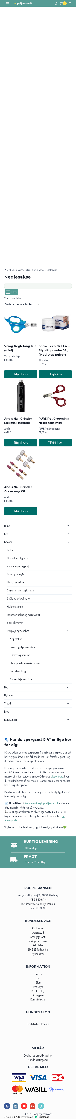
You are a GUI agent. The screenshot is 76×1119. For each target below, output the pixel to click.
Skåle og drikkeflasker (18, 598)
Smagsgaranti (38, 937)
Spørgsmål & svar (38, 941)
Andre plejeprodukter (21, 679)
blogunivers (57, 776)
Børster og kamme (20, 655)
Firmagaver (38, 995)
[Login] (70, 3)
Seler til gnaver (15, 622)
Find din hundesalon (38, 1024)
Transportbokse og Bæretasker (23, 614)
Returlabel (38, 945)
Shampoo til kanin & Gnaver (25, 663)
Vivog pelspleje (12, 356)
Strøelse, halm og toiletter (21, 590)
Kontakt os (38, 928)
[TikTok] (41, 1106)
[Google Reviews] (32, 1106)
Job (38, 978)
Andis (7, 428)
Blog (6, 711)
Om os (38, 974)
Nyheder (8, 695)
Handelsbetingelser (38, 1059)
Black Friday (38, 991)
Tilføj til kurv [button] (21, 374)
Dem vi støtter (38, 999)
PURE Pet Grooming (49, 428)
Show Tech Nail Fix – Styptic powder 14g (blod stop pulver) (54, 350)
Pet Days (38, 986)
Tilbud (7, 703)
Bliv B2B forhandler (38, 949)
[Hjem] (5, 269)
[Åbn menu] (7, 3)
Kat (6, 534)
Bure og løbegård (16, 574)
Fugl (6, 687)
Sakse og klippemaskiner (23, 647)
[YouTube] (24, 1106)
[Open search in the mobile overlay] (55, 3)
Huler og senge (15, 606)
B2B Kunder (10, 719)
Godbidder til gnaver (18, 558)
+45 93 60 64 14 (38, 899)
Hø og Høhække (15, 582)
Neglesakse (16, 639)
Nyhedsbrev (38, 953)
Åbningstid (38, 932)
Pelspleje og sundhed (18, 631)
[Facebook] (7, 1106)
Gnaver (8, 542)
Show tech (44, 360)
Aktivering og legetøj (18, 566)
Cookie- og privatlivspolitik (38, 1055)
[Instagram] (15, 1106)
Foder (10, 550)
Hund (7, 526)
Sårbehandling (18, 671)
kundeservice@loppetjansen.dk (38, 904)
